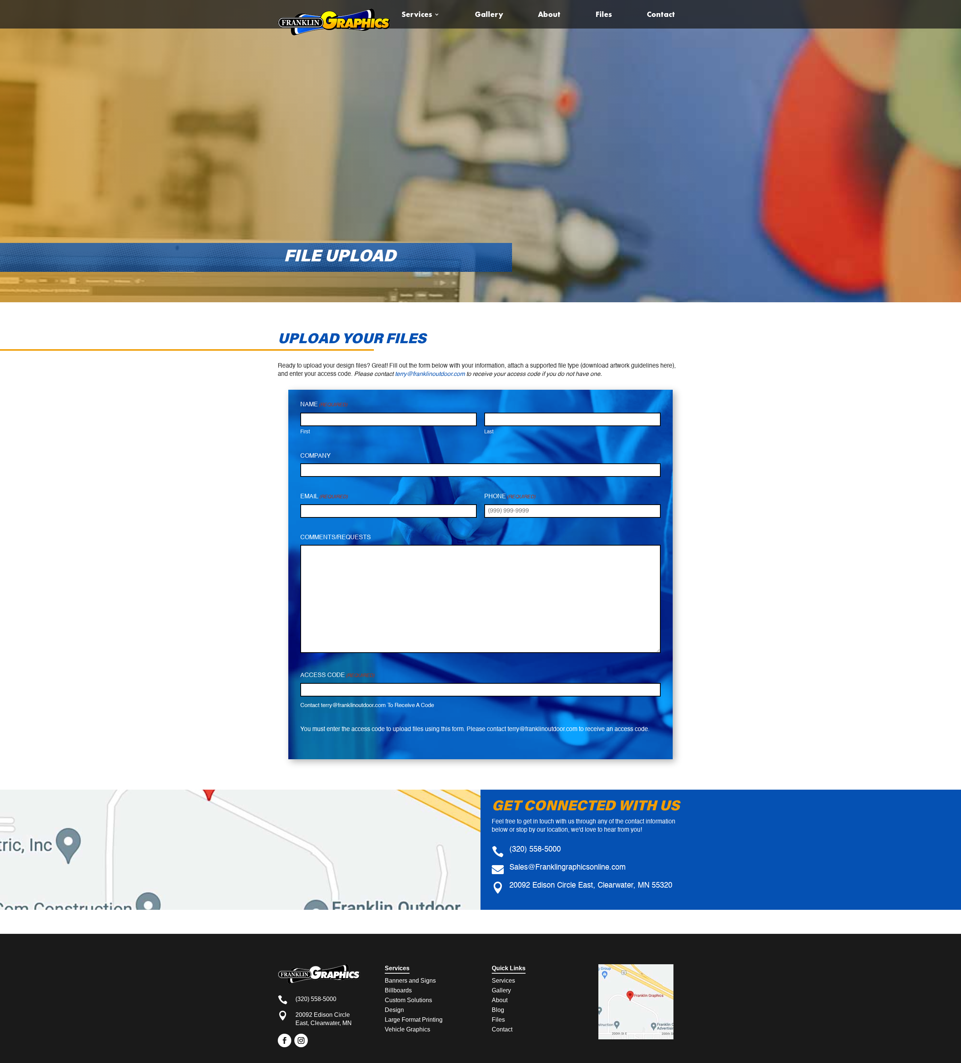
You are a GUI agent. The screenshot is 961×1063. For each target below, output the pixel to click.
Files (604, 14)
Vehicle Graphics (407, 1029)
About (549, 14)
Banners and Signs (410, 980)
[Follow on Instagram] (301, 1040)
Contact (661, 14)
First (305, 432)
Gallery (489, 14)
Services (417, 14)
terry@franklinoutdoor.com (430, 374)
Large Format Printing (414, 1019)
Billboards (398, 990)
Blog (498, 1010)
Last (489, 432)
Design (394, 1010)
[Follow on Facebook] (284, 1040)
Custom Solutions (408, 1000)
